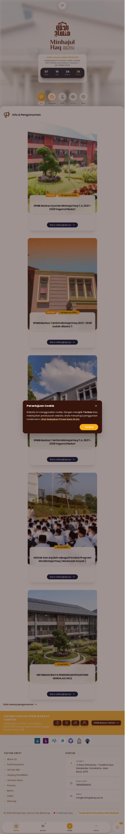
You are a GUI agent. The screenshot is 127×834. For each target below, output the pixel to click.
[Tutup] (96, 406)
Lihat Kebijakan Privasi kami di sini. (60, 419)
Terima (89, 427)
